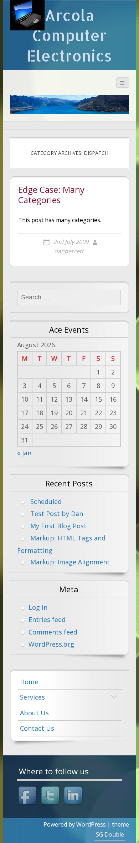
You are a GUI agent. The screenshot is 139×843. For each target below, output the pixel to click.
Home (29, 681)
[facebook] (28, 796)
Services (32, 697)
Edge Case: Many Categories (51, 195)
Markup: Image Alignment (70, 562)
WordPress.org (51, 644)
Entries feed (47, 619)
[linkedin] (74, 796)
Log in (38, 607)
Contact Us (37, 728)
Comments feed (53, 632)
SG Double (110, 834)
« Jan (24, 453)
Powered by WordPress (74, 824)
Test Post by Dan (56, 513)
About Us (34, 713)
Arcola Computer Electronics (69, 35)
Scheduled (46, 501)
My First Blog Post (58, 525)
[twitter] (51, 796)
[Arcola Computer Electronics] (27, 15)
